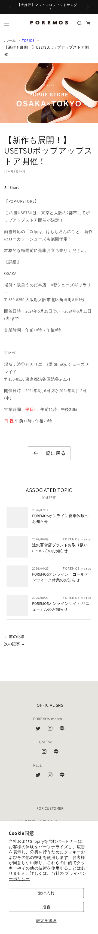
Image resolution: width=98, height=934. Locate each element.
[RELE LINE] (62, 776)
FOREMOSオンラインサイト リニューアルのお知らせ (61, 606)
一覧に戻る (53, 453)
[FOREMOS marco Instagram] (50, 729)
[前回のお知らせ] (10, 7)
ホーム (10, 40)
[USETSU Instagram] (44, 753)
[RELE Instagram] (50, 776)
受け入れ (46, 892)
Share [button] (15, 187)
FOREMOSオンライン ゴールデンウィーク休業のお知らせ (60, 577)
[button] (6, 23)
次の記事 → (14, 643)
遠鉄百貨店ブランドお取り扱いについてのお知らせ (60, 548)
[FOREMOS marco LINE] (62, 729)
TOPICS (28, 40)
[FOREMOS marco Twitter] (38, 729)
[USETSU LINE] (56, 753)
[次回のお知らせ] (88, 7)
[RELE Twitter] (38, 776)
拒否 (46, 906)
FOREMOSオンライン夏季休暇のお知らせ (60, 518)
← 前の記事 (14, 636)
